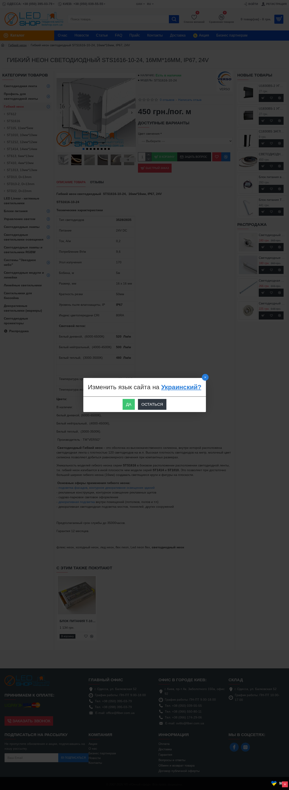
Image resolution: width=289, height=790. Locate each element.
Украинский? (181, 387)
